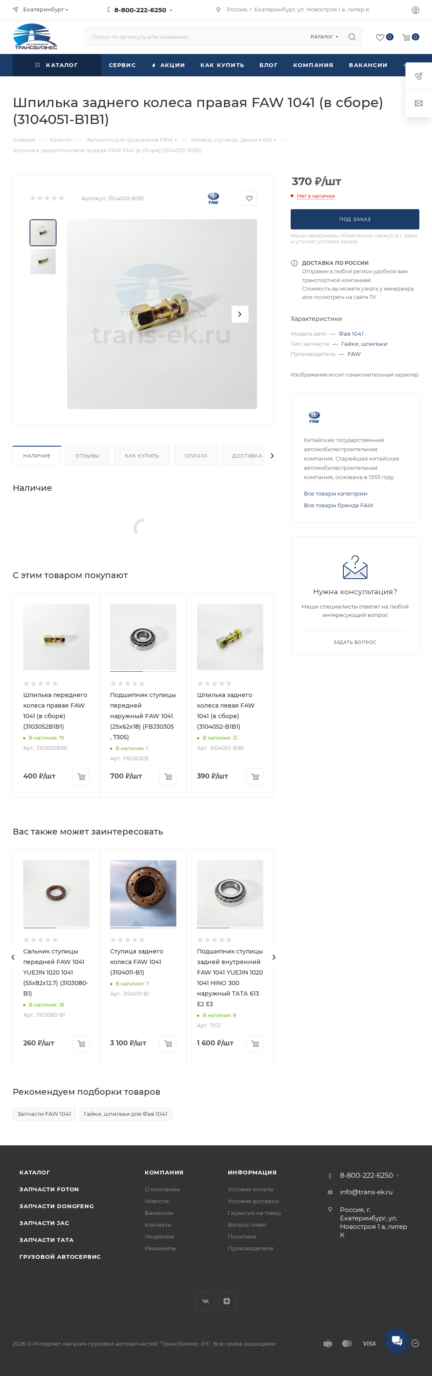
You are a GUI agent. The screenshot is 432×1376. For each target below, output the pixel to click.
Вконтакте (205, 1301)
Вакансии (159, 1212)
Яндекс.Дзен (227, 1301)
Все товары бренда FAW (338, 505)
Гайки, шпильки (364, 343)
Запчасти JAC (44, 1223)
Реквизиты (160, 1248)
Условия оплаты (250, 1189)
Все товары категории (335, 493)
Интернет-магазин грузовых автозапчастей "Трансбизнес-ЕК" (122, 1343)
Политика (242, 1236)
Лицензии (159, 1236)
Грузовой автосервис (60, 1256)
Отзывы (88, 456)
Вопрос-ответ (247, 1224)
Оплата (196, 456)
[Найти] (352, 37)
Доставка (247, 456)
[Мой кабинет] (415, 11)
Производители (250, 1248)
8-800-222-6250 (140, 10)
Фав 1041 (351, 333)
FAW (354, 353)
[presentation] (12, 957)
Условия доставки (253, 1201)
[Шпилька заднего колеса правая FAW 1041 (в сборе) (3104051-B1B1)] (162, 314)
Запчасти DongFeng (56, 1206)
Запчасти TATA (46, 1239)
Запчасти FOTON (49, 1189)
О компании (162, 1189)
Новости (157, 1201)
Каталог (34, 1172)
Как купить (142, 456)
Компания (164, 1172)
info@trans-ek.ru (366, 1192)
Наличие (37, 456)
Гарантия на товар (254, 1212)
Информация (252, 1172)
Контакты (158, 1224)
